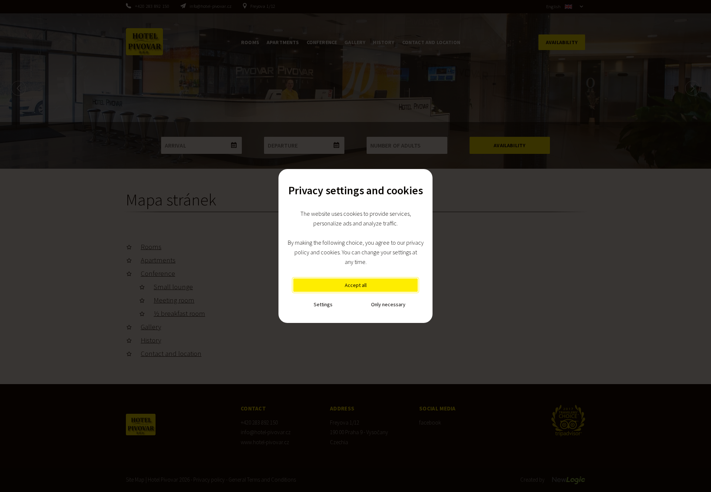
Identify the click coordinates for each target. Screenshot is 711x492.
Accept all (356, 285)
